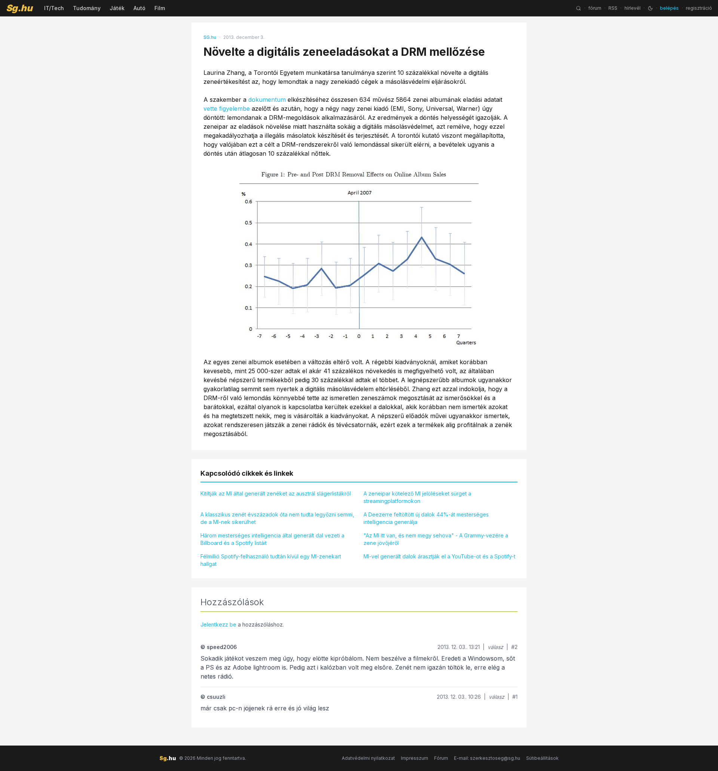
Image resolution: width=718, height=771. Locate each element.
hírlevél (633, 8)
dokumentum (267, 99)
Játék (117, 8)
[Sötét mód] (650, 8)
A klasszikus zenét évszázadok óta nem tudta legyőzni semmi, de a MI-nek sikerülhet (277, 518)
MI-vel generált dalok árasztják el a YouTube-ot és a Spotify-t (439, 556)
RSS (612, 8)
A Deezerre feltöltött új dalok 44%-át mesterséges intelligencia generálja (426, 518)
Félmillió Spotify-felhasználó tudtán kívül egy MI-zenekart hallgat (270, 560)
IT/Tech (54, 8)
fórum (594, 8)
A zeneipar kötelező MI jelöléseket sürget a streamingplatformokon (417, 497)
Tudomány (87, 8)
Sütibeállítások (542, 758)
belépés (669, 8)
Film (159, 8)
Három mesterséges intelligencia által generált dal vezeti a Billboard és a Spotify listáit (272, 539)
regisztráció (699, 8)
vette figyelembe (226, 108)
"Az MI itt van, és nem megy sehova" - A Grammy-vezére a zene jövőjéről (435, 539)
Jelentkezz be (218, 624)
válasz (495, 647)
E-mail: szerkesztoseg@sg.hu (487, 758)
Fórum (441, 758)
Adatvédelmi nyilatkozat (368, 758)
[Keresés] (578, 8)
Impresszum (414, 758)
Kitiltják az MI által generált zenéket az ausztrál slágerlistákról (275, 493)
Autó (139, 8)
